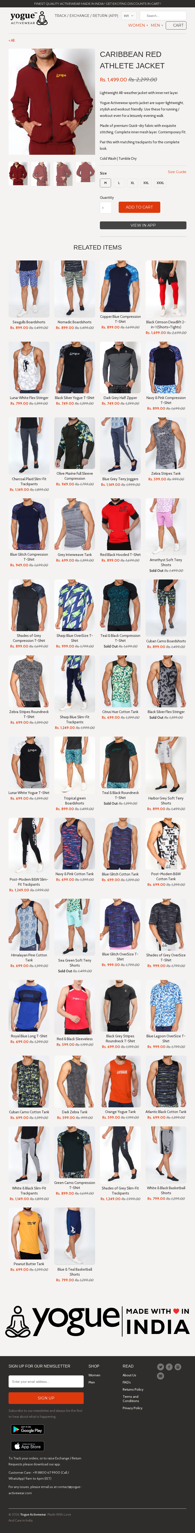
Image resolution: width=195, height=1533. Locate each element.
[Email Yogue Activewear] (161, 1376)
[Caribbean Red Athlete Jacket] (52, 102)
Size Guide (177, 172)
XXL (146, 183)
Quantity (107, 197)
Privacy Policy (132, 1408)
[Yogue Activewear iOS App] (28, 1452)
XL (132, 183)
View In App (143, 225)
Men (157, 25)
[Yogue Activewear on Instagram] (178, 1367)
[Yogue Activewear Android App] (28, 1435)
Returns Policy (133, 1389)
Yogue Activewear (33, 1514)
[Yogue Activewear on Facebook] (170, 1367)
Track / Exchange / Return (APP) (86, 16)
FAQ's (127, 1382)
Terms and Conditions (131, 1398)
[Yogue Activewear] (29, 19)
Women (138, 25)
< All (12, 40)
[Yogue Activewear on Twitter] (161, 1367)
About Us (129, 1375)
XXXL (160, 183)
